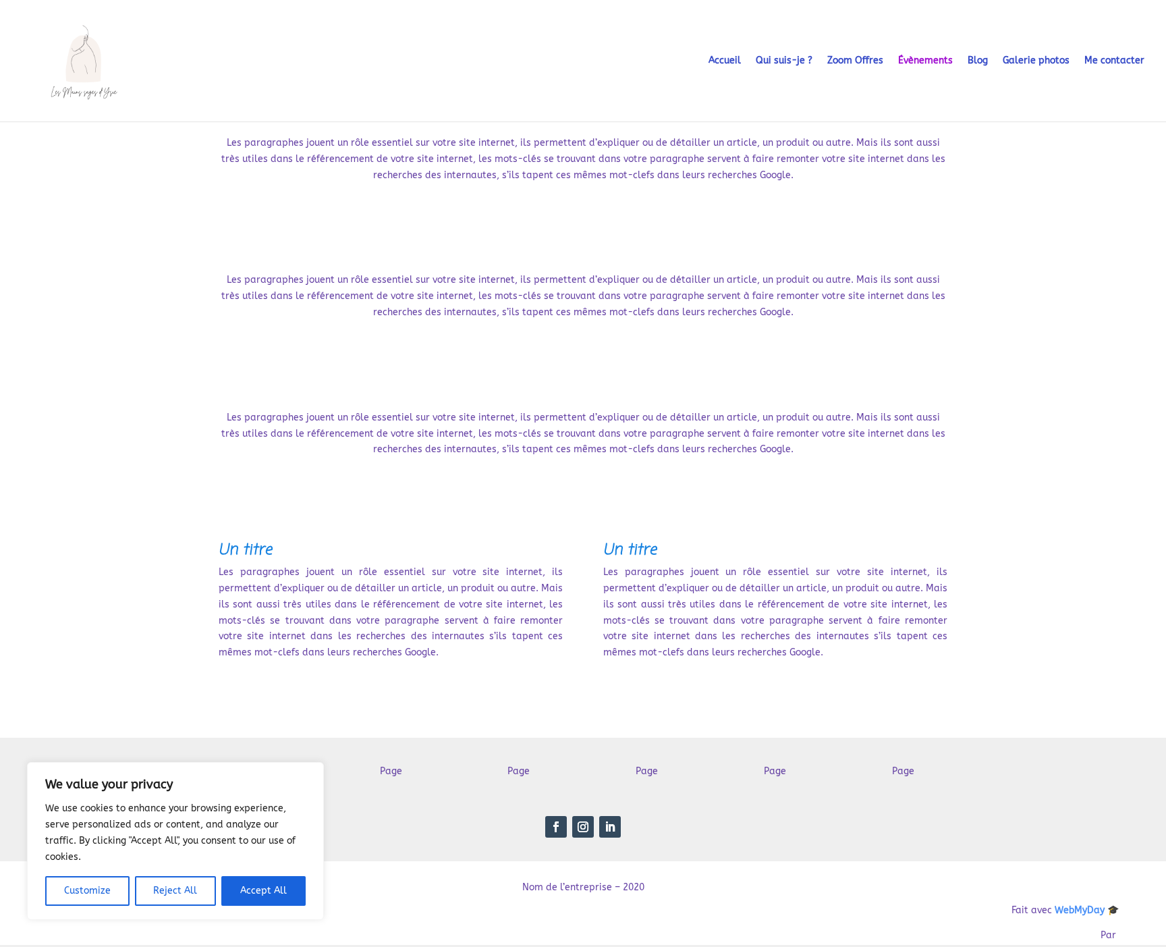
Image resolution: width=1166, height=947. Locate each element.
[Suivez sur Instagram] (583, 827)
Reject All (175, 890)
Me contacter (1114, 61)
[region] (175, 841)
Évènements (925, 61)
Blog (978, 61)
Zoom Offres (855, 61)
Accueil (725, 61)
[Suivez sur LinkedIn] (610, 827)
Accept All (263, 890)
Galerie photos (1036, 61)
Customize (87, 890)
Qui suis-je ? (784, 61)
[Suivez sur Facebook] (556, 827)
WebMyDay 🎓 (1087, 910)
